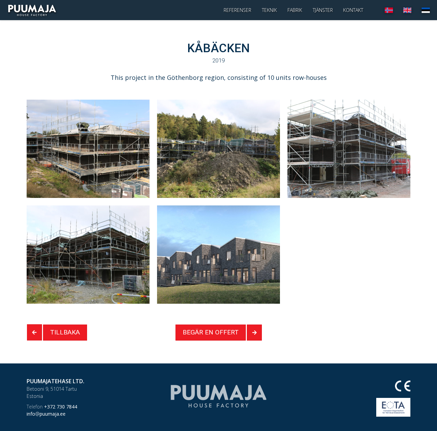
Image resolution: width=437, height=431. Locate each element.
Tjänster (323, 10)
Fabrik (294, 10)
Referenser (237, 10)
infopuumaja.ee (46, 414)
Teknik (269, 10)
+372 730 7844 (52, 406)
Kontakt (353, 10)
